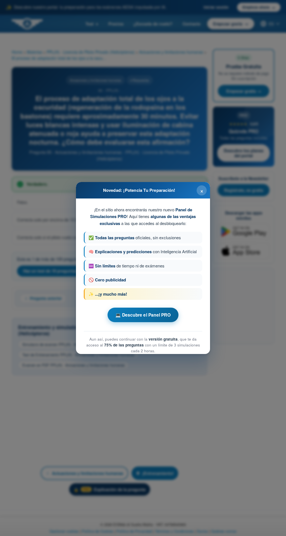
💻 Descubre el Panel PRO (143, 315)
